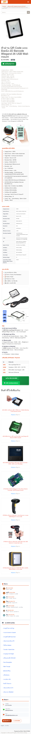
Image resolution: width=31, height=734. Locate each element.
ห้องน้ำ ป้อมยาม (7, 683)
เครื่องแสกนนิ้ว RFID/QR (9, 658)
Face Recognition (7, 662)
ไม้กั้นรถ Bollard (7, 645)
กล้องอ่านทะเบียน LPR (8, 641)
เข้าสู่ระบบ (13, 414)
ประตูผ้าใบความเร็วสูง (8, 628)
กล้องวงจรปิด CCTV (8, 688)
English (2, 725)
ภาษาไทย (7, 725)
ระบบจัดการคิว (7, 679)
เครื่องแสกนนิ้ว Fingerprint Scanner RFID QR (17, 6)
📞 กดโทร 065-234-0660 (10, 378)
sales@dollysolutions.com (11, 715)
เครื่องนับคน (6, 675)
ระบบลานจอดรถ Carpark (9, 632)
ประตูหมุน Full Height (8, 653)
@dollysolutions (9, 710)
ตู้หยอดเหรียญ (6, 671)
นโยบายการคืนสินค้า (8, 692)
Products (4, 6)
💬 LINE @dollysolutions (11, 383)
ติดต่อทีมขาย (7, 720)
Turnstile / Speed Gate (8, 649)
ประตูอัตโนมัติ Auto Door (9, 636)
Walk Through (6, 666)
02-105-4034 (8, 705)
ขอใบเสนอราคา (9, 64)
